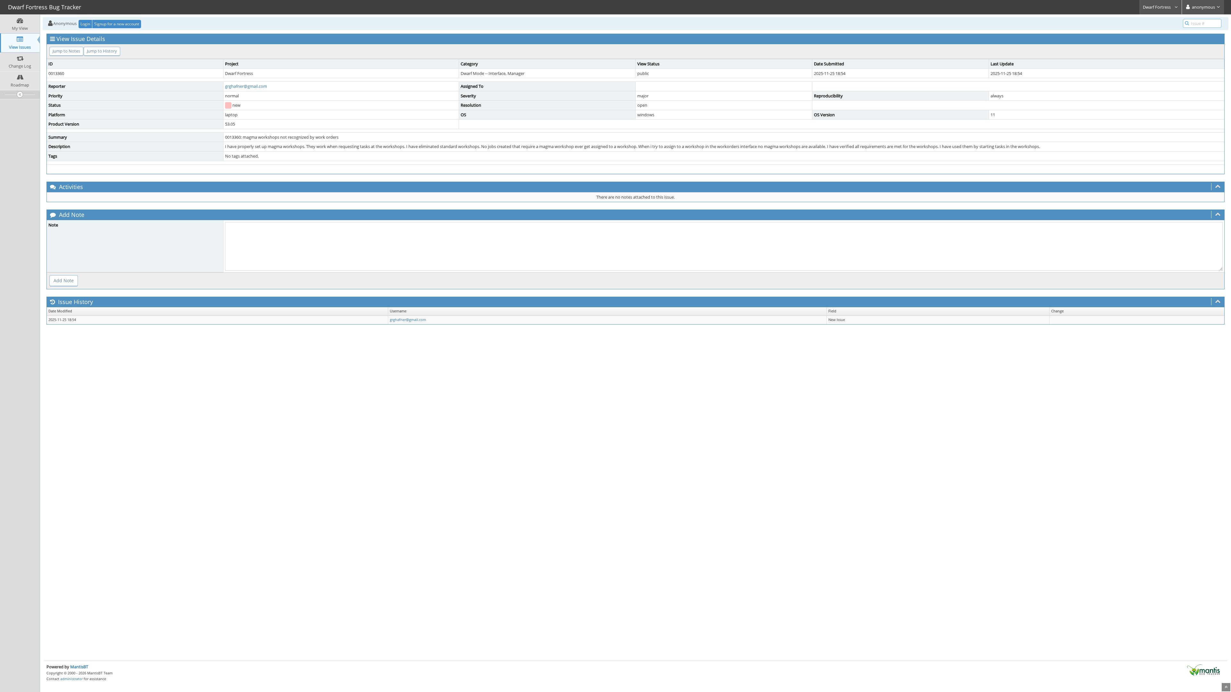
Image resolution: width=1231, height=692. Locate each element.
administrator (71, 678)
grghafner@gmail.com (246, 86)
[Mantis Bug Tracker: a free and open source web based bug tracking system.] (1203, 669)
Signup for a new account (116, 24)
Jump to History (102, 51)
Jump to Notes (66, 51)
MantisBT (79, 667)
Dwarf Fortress (1157, 7)
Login (85, 24)
